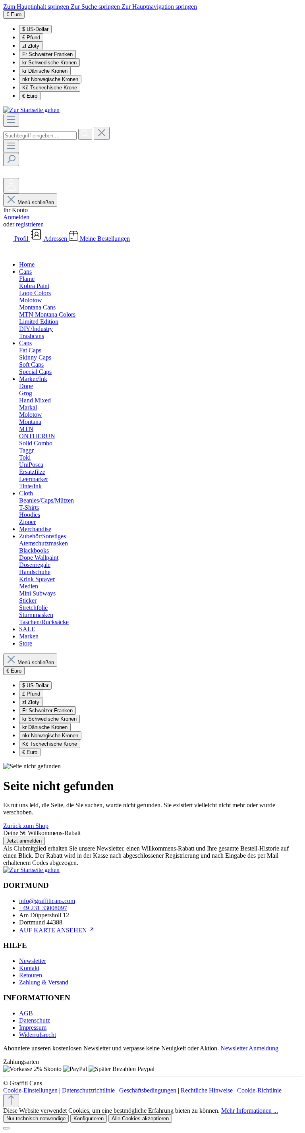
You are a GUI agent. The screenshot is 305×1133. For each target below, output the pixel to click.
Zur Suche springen (96, 6)
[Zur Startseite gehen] (31, 109)
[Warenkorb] (9, 250)
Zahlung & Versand (43, 982)
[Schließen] (6, 1128)
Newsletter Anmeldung (249, 1048)
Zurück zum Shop (25, 825)
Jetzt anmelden (24, 841)
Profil (22, 238)
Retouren (30, 975)
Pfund (31, 38)
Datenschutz (34, 1020)
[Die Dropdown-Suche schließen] (102, 133)
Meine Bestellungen (105, 238)
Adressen (56, 238)
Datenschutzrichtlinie (88, 1090)
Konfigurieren (88, 1118)
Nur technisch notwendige (36, 1118)
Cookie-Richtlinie (259, 1090)
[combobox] (40, 135)
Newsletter (32, 960)
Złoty (30, 46)
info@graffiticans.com (47, 900)
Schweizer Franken (47, 54)
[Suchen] (85, 134)
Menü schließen (35, 202)
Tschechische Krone (49, 88)
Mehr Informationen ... (249, 1110)
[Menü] (11, 120)
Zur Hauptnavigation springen (159, 6)
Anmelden (16, 217)
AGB (26, 1013)
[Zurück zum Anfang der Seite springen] (11, 1100)
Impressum (32, 1027)
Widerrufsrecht (37, 1034)
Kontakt (29, 968)
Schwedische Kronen (49, 63)
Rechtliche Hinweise (207, 1090)
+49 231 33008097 (43, 908)
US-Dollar (35, 29)
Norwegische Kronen (50, 79)
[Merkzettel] (9, 174)
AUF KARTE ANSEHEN (54, 930)
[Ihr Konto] (11, 185)
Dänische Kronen (45, 71)
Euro (29, 96)
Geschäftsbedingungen (147, 1090)
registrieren (30, 224)
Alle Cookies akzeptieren (140, 1118)
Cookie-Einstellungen (30, 1090)
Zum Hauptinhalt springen (37, 6)
